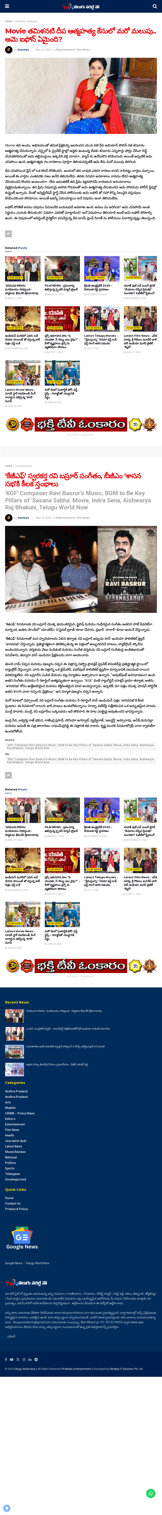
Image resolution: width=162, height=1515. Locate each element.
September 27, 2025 (136, 298)
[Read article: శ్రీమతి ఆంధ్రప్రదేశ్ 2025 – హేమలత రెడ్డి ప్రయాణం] (102, 268)
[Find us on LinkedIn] (29, 1359)
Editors (10, 1119)
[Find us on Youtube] (11, 1359)
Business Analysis (26, 21)
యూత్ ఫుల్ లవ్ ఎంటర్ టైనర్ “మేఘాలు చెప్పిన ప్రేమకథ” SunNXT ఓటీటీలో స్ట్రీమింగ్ (139, 289)
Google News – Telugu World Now (27, 1263)
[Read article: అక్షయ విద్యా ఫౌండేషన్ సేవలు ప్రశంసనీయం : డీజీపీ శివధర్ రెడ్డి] (14, 1069)
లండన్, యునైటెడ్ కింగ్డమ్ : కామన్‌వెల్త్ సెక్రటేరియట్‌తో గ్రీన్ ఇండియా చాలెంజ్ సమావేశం (68, 1028)
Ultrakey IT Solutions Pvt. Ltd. (126, 1368)
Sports (10, 1168)
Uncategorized (15, 1179)
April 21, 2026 (14, 298)
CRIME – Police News (20, 1113)
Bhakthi (10, 1108)
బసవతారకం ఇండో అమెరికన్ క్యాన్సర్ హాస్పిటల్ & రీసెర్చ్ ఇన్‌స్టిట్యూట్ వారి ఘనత (65, 1046)
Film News (83, 49)
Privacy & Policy (16, 1209)
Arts (8, 1102)
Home (8, 21)
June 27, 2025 (133, 352)
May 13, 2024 (43, 49)
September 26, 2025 (17, 348)
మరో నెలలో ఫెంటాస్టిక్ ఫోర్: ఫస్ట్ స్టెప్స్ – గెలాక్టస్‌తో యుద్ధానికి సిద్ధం (61, 393)
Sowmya (23, 49)
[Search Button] (155, 6)
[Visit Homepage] (81, 6)
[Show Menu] (7, 6)
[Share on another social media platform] (8, 233)
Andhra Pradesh (16, 1091)
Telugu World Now (24, 1368)
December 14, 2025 (96, 294)
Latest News (96, 277)
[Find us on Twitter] (18, 1359)
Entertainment (65, 49)
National (11, 1157)
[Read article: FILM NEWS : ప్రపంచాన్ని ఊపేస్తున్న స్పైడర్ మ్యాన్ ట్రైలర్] (62, 268)
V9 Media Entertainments (76, 1368)
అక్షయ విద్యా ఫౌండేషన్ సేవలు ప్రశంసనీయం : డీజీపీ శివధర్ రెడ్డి (57, 1064)
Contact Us (13, 1203)
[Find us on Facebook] (6, 1359)
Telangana (12, 1174)
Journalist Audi (15, 1141)
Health (9, 1135)
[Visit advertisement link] (81, 424)
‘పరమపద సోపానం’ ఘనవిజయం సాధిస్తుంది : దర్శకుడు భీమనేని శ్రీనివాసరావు (21, 289)
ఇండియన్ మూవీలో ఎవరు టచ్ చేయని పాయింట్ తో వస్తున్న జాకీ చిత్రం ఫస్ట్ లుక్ (22, 339)
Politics (10, 1163)
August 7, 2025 (55, 352)
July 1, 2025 (92, 348)
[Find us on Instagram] (24, 1359)
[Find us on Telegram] (36, 1359)
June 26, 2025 (14, 406)
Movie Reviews (15, 1152)
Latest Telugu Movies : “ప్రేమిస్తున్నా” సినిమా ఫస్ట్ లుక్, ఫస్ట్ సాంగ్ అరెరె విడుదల (101, 339)
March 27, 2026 (55, 294)
